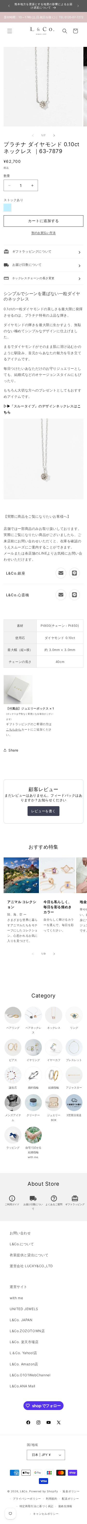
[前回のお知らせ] (9, 5)
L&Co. (24, 1491)
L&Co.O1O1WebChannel (30, 1375)
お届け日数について (33, 1203)
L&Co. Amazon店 (24, 1364)
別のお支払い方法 (43, 233)
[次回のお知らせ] (78, 5)
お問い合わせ (20, 1233)
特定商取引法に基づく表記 (36, 1506)
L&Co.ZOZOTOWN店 (27, 1331)
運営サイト (18, 1287)
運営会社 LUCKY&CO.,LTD (31, 1266)
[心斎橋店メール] (61, 594)
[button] (9, 31)
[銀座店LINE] (74, 573)
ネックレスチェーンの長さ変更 (29, 278)
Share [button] (13, 750)
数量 (7, 176)
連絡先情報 (65, 1506)
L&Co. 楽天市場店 (24, 1342)
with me (16, 1298)
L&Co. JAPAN (21, 1320)
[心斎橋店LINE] (74, 594)
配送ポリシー (70, 1498)
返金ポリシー (71, 1491)
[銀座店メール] (61, 573)
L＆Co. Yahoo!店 (23, 1353)
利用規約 (51, 1498)
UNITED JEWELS (24, 1309)
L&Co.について (22, 1244)
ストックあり (13, 200)
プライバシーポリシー (27, 1498)
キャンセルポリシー (45, 1513)
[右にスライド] (54, 135)
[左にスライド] (33, 135)
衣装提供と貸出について (29, 1255)
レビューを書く (43, 811)
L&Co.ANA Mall (22, 1386)
